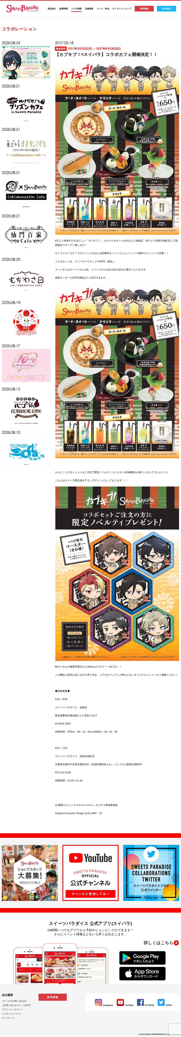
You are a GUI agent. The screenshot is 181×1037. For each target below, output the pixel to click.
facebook (149, 1005)
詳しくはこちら (158, 942)
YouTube (129, 1005)
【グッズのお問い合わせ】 (14, 1001)
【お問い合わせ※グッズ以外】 (16, 1005)
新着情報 (63, 8)
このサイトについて (11, 1013)
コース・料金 (103, 8)
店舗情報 (89, 8)
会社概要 (7, 994)
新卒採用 (166, 8)
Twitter (168, 1005)
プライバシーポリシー (12, 1009)
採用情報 (144, 8)
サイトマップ (8, 1018)
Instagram (108, 1005)
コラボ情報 (76, 8)
